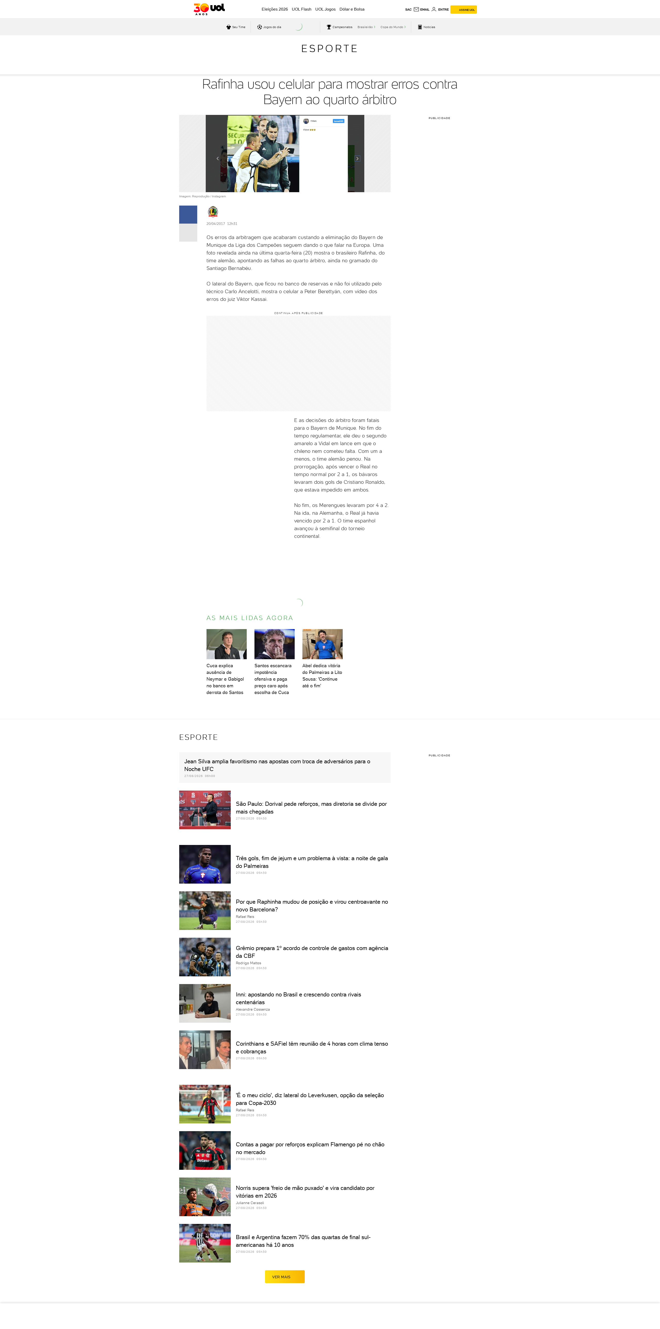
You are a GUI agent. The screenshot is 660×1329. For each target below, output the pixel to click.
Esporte (330, 48)
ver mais (281, 1277)
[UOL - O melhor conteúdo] (209, 9)
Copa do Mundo (392, 27)
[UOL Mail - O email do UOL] (421, 9)
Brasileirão (365, 27)
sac (408, 9)
